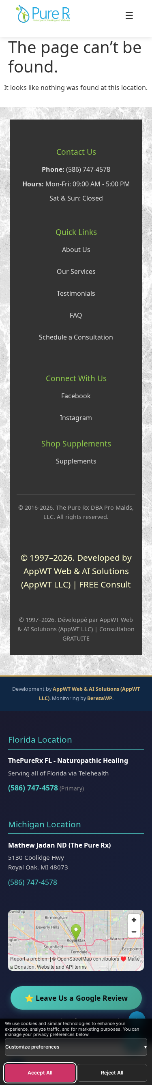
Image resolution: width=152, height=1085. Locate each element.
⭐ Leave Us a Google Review (76, 998)
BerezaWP (99, 698)
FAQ (76, 315)
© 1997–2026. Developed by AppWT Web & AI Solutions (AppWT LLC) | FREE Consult (76, 571)
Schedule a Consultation (76, 337)
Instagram (76, 417)
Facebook (76, 395)
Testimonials (76, 293)
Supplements (76, 461)
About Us (76, 249)
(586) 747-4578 (33, 787)
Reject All (112, 1073)
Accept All (40, 1073)
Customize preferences (76, 1047)
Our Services (76, 271)
